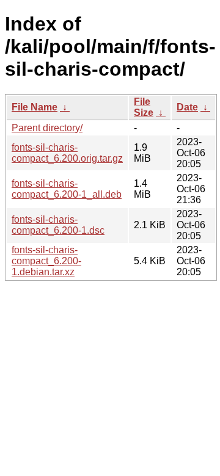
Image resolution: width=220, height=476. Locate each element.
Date (187, 107)
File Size (143, 107)
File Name (34, 107)
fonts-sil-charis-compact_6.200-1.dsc (58, 225)
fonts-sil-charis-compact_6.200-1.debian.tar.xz (46, 261)
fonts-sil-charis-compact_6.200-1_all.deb (67, 189)
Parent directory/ (47, 128)
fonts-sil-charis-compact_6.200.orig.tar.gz (67, 153)
